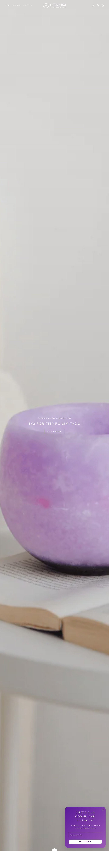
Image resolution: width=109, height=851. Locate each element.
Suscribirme (85, 842)
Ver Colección (54, 431)
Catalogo (16, 5)
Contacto (27, 5)
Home (7, 5)
